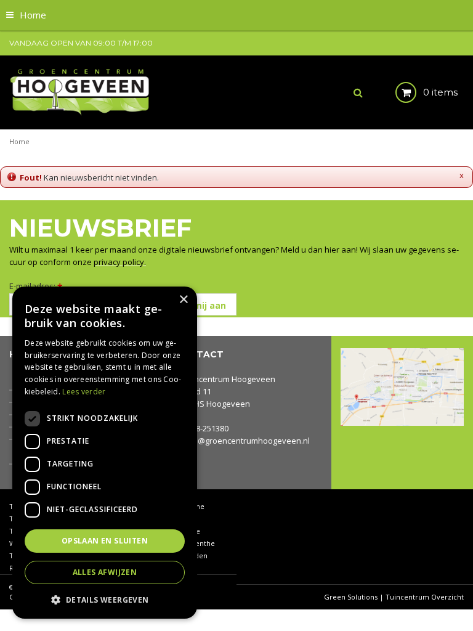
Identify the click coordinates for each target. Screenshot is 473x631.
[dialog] (104, 453)
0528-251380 (205, 428)
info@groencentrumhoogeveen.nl (246, 440)
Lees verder (83, 391)
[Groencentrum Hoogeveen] (80, 91)
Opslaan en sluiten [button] (105, 540)
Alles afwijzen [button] (105, 572)
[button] (105, 599)
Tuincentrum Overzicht (425, 596)
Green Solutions (351, 596)
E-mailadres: (36, 285)
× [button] (183, 299)
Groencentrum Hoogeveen (225, 379)
